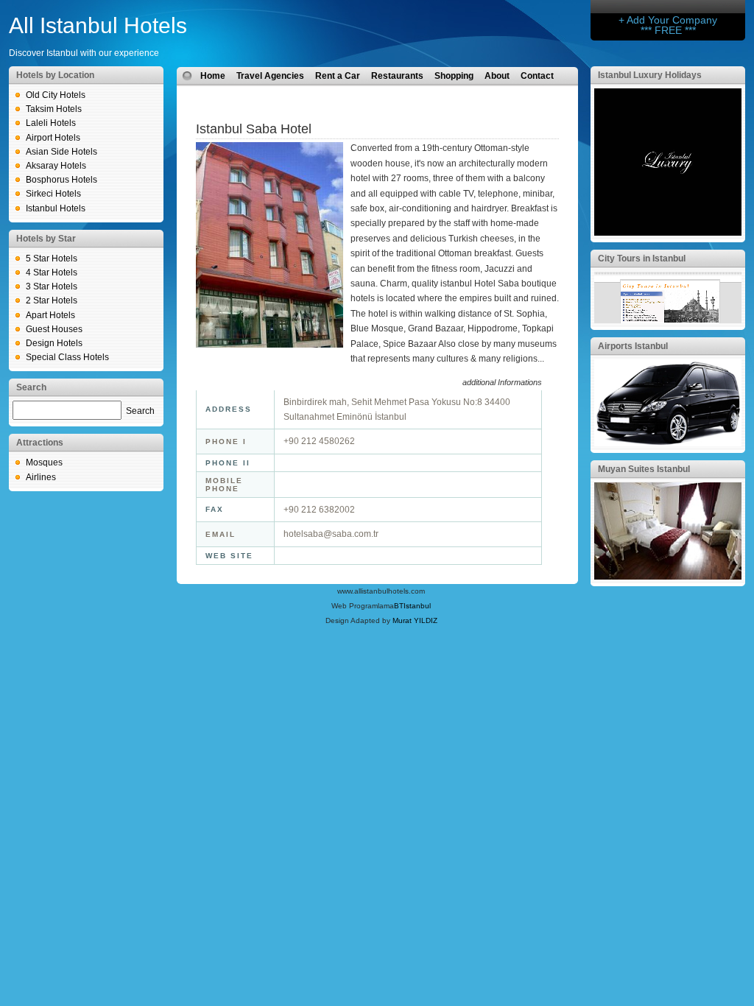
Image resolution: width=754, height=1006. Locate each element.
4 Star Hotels (51, 272)
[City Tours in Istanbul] (667, 320)
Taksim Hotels (54, 109)
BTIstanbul (412, 606)
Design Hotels (54, 343)
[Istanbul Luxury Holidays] (667, 233)
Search (140, 411)
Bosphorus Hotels (61, 180)
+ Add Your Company (668, 20)
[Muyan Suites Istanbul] (667, 576)
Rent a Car (337, 76)
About (497, 76)
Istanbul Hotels (55, 208)
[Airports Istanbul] (667, 443)
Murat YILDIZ (414, 620)
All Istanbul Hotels (98, 25)
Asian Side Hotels (61, 152)
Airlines (41, 477)
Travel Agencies (270, 76)
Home (212, 76)
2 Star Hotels (51, 300)
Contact (537, 76)
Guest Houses (54, 329)
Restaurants (397, 76)
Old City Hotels (55, 95)
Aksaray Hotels (56, 166)
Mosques (44, 462)
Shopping (453, 76)
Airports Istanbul (633, 346)
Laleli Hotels (51, 123)
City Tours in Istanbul (642, 258)
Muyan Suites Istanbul (644, 469)
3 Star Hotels (51, 286)
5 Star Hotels (51, 258)
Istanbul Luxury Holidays (650, 75)
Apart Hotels (50, 315)
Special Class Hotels (67, 357)
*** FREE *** (668, 30)
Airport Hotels (53, 138)
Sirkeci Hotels (53, 194)
